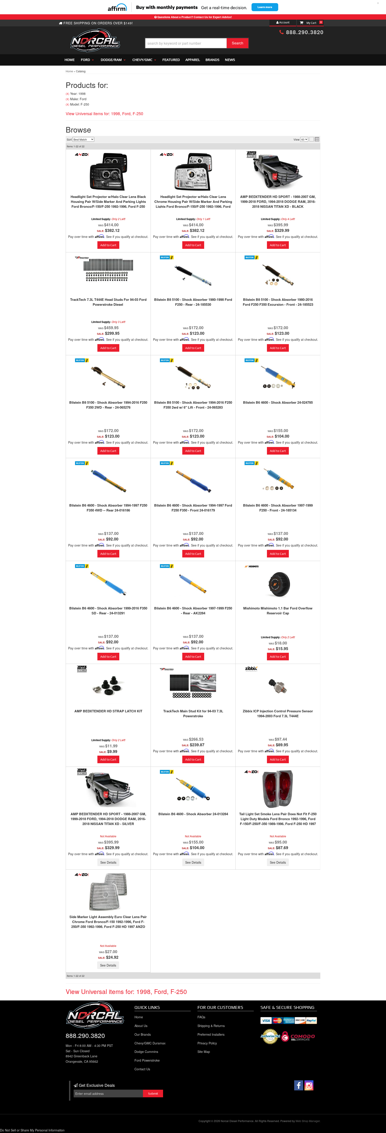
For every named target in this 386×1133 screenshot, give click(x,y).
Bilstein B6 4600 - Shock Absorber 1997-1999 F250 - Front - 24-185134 (278, 508)
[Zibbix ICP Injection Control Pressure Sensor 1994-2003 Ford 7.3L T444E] (278, 686)
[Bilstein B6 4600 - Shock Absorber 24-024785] (278, 378)
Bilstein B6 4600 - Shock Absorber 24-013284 (193, 813)
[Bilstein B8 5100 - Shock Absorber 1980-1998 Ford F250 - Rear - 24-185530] (193, 275)
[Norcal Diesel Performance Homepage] (95, 32)
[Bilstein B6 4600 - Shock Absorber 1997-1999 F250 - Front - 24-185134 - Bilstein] (251, 463)
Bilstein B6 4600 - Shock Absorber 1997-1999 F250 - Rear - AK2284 (193, 610)
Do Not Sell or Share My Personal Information (32, 1130)
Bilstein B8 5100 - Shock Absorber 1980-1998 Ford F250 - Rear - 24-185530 (193, 302)
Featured (171, 60)
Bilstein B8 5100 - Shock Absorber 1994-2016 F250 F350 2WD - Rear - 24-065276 (108, 405)
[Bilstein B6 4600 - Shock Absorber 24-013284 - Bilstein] (167, 772)
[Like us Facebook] (298, 1085)
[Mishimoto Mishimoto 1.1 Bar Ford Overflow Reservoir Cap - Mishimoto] (251, 566)
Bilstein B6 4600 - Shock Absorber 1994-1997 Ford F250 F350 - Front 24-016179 (193, 508)
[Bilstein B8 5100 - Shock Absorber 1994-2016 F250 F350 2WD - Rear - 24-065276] (108, 378)
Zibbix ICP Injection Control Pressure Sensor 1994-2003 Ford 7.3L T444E (278, 713)
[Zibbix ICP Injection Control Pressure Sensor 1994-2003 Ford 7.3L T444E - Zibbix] (251, 669)
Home (70, 60)
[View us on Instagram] (308, 1085)
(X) (67, 94)
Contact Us (142, 1069)
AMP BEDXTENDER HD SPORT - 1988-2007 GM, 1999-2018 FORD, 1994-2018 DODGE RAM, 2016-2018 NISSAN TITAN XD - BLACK (278, 201)
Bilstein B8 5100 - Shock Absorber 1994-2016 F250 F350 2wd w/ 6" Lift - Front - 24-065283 (193, 405)
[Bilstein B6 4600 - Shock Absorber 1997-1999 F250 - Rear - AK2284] (193, 583)
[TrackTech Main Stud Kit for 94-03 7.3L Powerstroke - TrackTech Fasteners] (167, 669)
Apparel (192, 60)
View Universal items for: (104, 113)
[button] (196, 43)
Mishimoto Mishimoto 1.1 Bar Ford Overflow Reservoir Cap (278, 610)
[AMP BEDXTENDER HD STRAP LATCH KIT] (108, 685)
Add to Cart (108, 245)
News (230, 60)
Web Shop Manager (308, 1121)
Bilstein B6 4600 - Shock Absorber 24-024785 (278, 402)
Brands (212, 60)
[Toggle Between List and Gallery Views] (314, 139)
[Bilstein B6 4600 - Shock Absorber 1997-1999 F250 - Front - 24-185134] (278, 480)
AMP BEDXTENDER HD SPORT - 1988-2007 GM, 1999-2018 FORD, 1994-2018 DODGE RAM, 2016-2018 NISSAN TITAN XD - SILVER (108, 818)
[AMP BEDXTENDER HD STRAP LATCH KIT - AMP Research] (82, 669)
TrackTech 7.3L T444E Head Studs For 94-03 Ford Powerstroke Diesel (108, 302)
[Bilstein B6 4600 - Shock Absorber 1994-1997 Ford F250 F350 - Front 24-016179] (193, 480)
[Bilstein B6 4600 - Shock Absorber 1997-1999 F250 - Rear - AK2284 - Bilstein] (167, 566)
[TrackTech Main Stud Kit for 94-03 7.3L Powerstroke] (193, 686)
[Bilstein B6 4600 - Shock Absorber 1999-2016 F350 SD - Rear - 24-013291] (108, 583)
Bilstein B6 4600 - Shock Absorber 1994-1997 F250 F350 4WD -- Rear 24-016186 (108, 508)
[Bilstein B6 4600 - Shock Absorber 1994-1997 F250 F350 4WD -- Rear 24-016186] (108, 480)
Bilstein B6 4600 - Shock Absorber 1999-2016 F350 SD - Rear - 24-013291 (108, 610)
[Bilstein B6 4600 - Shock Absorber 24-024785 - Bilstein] (251, 360)
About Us (140, 1025)
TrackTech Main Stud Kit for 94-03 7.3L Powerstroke (193, 713)
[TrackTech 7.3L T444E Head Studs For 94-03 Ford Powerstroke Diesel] (108, 269)
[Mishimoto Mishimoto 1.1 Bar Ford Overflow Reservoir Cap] (278, 583)
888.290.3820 (304, 32)
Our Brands (142, 1034)
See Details (108, 862)
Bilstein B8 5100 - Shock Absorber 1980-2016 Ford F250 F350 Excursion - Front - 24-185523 (278, 302)
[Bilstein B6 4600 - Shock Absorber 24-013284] (193, 789)
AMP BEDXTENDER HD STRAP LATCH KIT (108, 711)
